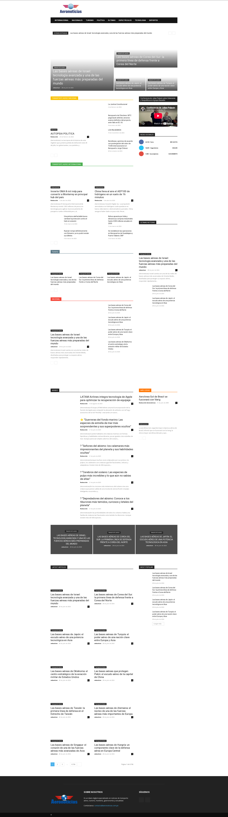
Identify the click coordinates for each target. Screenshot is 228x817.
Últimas (111, 20)
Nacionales (77, 20)
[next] (173, 33)
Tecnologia (140, 20)
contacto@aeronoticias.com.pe (106, 805)
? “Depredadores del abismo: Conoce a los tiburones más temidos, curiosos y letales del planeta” (106, 502)
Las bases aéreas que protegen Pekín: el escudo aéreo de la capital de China (113, 674)
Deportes (153, 20)
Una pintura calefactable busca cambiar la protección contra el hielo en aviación (75, 218)
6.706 (73, 764)
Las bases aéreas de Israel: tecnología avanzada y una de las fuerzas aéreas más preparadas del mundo (111, 33)
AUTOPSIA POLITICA (62, 133)
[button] (174, 20)
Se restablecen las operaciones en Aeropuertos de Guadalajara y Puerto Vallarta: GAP (120, 233)
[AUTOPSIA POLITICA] (70, 117)
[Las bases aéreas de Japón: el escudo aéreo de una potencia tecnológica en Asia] (130, 79)
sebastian (54, 346)
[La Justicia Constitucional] (100, 107)
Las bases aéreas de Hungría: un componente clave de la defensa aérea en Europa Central (112, 747)
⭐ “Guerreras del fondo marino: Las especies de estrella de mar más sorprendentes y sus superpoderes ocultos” (105, 423)
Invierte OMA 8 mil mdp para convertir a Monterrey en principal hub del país (69, 194)
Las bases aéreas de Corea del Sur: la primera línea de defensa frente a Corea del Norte (91, 279)
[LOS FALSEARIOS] (100, 133)
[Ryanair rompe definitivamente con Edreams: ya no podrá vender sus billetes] (56, 234)
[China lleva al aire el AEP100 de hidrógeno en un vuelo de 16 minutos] (114, 178)
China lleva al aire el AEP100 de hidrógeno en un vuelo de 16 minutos (112, 194)
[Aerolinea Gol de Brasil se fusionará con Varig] (158, 415)
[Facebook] (141, 799)
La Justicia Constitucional (117, 104)
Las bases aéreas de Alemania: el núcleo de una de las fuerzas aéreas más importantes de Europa (113, 711)
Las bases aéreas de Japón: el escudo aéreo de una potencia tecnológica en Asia (119, 279)
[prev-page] (52, 155)
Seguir (174, 148)
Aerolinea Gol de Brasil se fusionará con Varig (153, 398)
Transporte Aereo (59, 67)
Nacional (54, 129)
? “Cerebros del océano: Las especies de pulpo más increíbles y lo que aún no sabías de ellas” (105, 475)
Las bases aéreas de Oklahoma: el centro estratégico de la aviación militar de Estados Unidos (69, 674)
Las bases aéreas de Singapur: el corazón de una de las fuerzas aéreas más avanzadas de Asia (68, 747)
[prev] (170, 33)
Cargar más (157, 624)
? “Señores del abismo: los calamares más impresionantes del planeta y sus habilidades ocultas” (106, 449)
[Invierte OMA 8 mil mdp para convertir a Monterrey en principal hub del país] (70, 178)
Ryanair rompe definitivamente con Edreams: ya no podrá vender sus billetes (76, 233)
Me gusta (173, 142)
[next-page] (55, 155)
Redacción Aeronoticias (147, 403)
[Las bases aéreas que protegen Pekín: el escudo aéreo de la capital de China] (113, 658)
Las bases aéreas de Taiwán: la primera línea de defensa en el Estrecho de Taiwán (68, 711)
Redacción (54, 137)
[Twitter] (147, 799)
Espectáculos (125, 20)
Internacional (62, 20)
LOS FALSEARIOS (114, 130)
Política (101, 20)
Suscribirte (173, 154)
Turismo (90, 20)
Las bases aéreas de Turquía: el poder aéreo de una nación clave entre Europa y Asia (120, 332)
